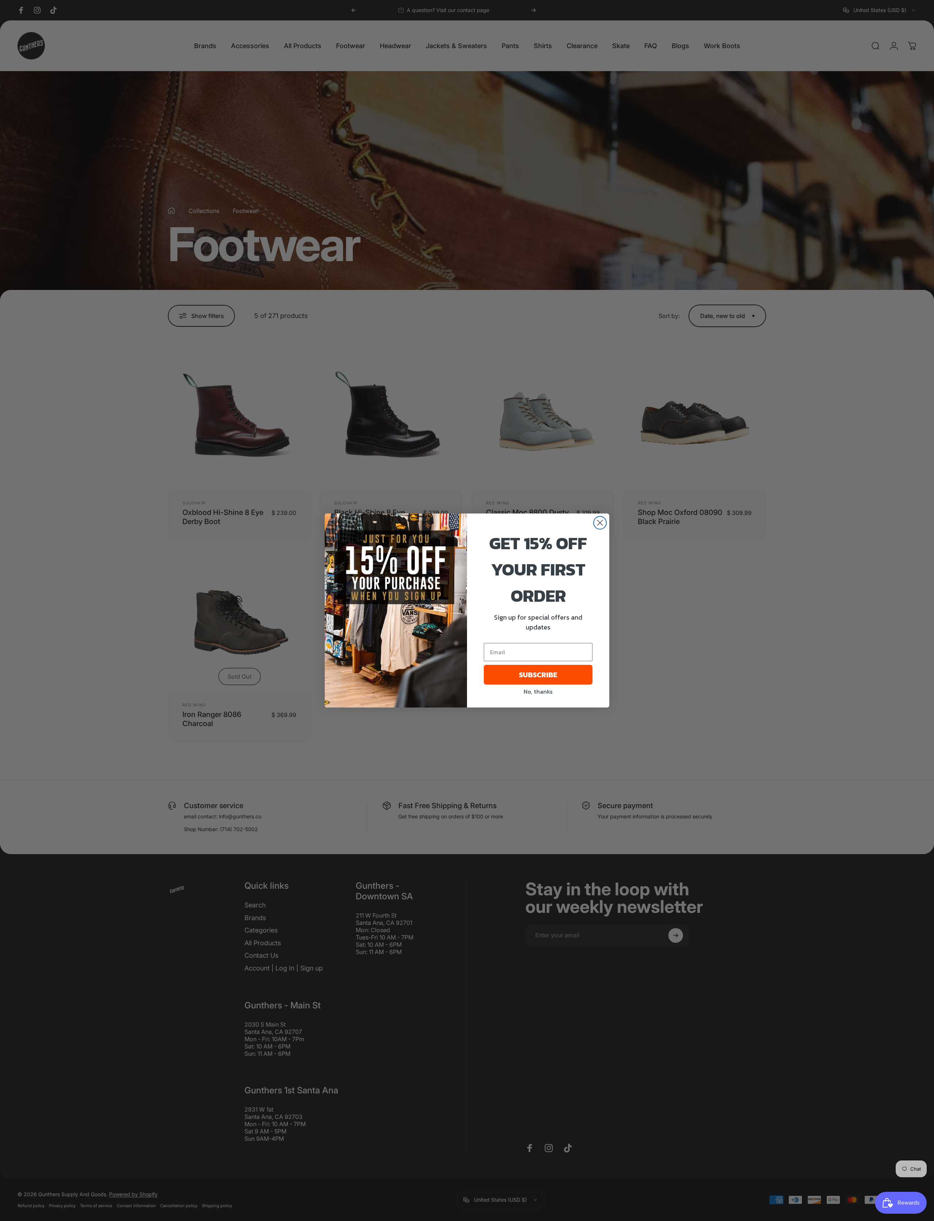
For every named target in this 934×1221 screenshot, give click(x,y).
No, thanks (538, 691)
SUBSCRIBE (538, 674)
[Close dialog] (600, 522)
